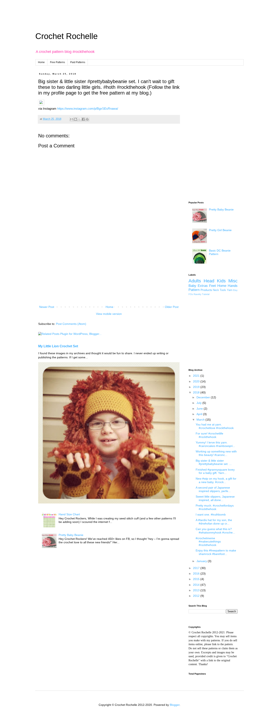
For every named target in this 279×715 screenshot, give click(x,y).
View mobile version (109, 313)
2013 (196, 590)
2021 (196, 375)
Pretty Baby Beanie (71, 535)
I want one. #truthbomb (211, 514)
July (199, 402)
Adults (195, 280)
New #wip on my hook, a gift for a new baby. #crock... (216, 480)
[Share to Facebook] (83, 119)
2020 (196, 381)
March (200, 419)
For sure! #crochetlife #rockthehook (209, 435)
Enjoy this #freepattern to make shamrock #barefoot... (216, 552)
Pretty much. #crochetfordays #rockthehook (215, 507)
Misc (233, 280)
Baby (192, 286)
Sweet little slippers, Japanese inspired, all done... (215, 498)
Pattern (194, 290)
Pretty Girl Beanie (220, 230)
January (202, 561)
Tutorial (205, 294)
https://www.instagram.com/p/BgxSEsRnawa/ (87, 108)
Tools (223, 290)
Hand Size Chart (69, 514)
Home (41, 62)
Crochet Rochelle (66, 36)
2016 (196, 573)
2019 (196, 387)
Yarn (229, 290)
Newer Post (46, 306)
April (199, 414)
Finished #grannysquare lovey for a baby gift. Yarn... (215, 471)
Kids (221, 280)
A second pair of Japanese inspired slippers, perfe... (213, 489)
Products (206, 290)
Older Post (172, 306)
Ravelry (197, 294)
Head (209, 280)
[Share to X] (79, 119)
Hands (233, 286)
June (200, 408)
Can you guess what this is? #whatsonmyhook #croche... (215, 530)
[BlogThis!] (76, 119)
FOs (191, 294)
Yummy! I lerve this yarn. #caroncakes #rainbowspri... (215, 444)
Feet (212, 286)
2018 (196, 392)
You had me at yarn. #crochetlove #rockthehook (215, 426)
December (203, 397)
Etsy (235, 290)
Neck (216, 290)
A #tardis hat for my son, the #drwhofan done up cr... (214, 521)
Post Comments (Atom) (71, 323)
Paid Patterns (77, 62)
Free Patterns (57, 62)
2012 (196, 595)
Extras (203, 286)
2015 (196, 579)
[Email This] (72, 119)
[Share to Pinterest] (87, 119)
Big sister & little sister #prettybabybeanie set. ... (214, 462)
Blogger (175, 704)
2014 (196, 584)
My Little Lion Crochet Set (58, 346)
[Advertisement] (99, 9)
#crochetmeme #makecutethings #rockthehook (208, 542)
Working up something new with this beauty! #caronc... (216, 453)
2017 (196, 568)
